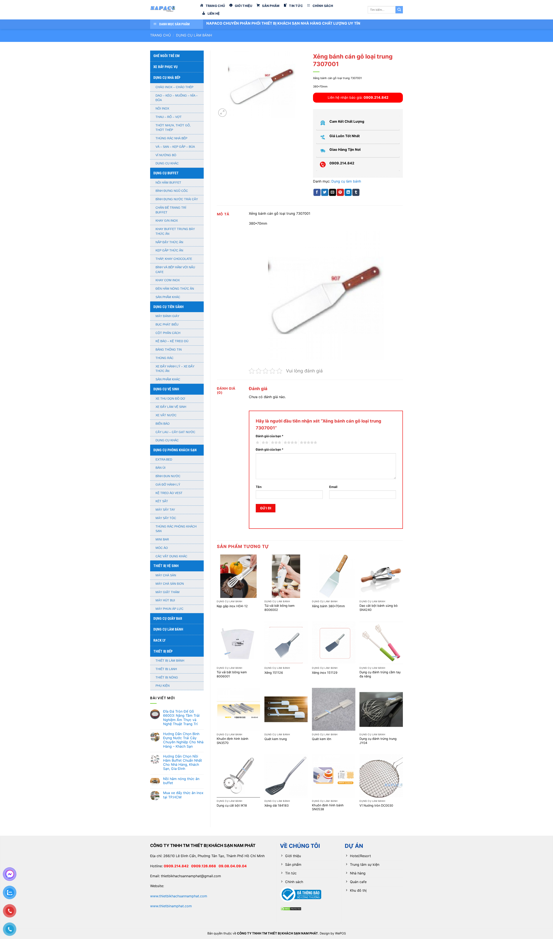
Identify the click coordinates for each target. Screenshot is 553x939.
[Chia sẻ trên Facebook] (317, 192)
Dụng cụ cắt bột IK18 (232, 805)
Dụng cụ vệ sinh (166, 389)
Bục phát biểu (167, 324)
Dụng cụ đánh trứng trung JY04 (378, 741)
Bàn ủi (160, 467)
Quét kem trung (275, 739)
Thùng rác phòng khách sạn (176, 529)
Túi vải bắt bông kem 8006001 (232, 674)
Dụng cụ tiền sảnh (168, 307)
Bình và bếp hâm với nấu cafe (175, 270)
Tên (259, 487)
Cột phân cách (168, 333)
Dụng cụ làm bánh (194, 35)
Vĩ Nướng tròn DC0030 (376, 805)
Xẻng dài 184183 (276, 805)
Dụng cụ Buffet (166, 173)
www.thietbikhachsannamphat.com (178, 896)
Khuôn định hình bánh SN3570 (232, 741)
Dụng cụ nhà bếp (166, 78)
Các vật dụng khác (171, 556)
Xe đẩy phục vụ (165, 67)
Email (333, 487)
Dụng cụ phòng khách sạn (175, 450)
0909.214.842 (177, 866)
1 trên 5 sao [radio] (257, 442)
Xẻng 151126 (273, 672)
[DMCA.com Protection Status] (291, 908)
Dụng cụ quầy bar (167, 618)
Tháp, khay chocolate (174, 259)
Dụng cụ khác (167, 163)
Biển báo (163, 423)
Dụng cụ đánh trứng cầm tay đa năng (380, 674)
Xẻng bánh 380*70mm (328, 606)
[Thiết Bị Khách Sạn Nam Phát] (171, 9)
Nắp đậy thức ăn (169, 242)
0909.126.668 (205, 866)
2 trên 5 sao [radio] (264, 442)
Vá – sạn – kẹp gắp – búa (175, 146)
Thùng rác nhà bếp (171, 138)
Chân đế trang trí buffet (171, 210)
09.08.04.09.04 (233, 866)
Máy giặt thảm (168, 592)
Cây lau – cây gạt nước (175, 432)
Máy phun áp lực (169, 608)
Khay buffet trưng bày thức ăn (175, 231)
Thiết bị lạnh (166, 669)
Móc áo (162, 548)
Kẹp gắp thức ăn (169, 250)
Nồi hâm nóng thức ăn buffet (181, 781)
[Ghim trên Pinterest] (340, 192)
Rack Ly (159, 640)
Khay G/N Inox (167, 220)
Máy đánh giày (167, 316)
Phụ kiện (163, 685)
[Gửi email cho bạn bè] (332, 192)
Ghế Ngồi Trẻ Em (166, 56)
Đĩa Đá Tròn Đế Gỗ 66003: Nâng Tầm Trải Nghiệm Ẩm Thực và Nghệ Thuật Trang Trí (181, 717)
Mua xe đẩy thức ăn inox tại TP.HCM (183, 795)
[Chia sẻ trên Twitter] (324, 192)
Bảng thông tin (169, 349)
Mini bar (162, 539)
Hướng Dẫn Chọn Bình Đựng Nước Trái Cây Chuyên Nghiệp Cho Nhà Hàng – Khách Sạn (183, 740)
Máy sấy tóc (166, 518)
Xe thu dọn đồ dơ (170, 398)
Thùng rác (164, 358)
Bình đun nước (168, 476)
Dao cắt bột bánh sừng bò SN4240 (378, 608)
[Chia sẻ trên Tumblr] (355, 192)
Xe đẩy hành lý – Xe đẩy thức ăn (175, 369)
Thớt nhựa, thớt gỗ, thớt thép (173, 128)
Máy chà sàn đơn (170, 583)
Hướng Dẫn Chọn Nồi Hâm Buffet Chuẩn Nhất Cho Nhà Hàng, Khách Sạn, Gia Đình (182, 762)
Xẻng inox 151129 (324, 672)
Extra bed (164, 459)
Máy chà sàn (166, 575)
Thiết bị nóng (167, 677)
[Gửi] (399, 9)
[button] (222, 112)
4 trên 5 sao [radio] (289, 442)
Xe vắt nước (166, 415)
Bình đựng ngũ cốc (172, 190)
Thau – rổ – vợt (169, 117)
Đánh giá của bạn (269, 436)
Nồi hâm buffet (168, 182)
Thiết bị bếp (163, 651)
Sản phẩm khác (168, 297)
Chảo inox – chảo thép (174, 87)
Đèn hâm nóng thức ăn (175, 288)
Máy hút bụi (165, 600)
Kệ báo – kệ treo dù (172, 341)
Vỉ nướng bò (166, 155)
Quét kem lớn (321, 739)
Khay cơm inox (168, 280)
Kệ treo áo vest (169, 493)
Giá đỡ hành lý (168, 484)
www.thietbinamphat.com (171, 906)
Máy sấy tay (165, 509)
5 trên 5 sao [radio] (308, 442)
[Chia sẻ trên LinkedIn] (348, 192)
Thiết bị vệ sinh (166, 566)
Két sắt (162, 501)
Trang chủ (160, 35)
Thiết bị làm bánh (170, 660)
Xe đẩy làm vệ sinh (171, 406)
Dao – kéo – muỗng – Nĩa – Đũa (177, 98)
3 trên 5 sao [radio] (275, 442)
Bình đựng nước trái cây (177, 199)
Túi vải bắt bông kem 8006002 (279, 608)
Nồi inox (162, 108)
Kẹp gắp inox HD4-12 (232, 606)
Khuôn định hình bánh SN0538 (328, 807)
